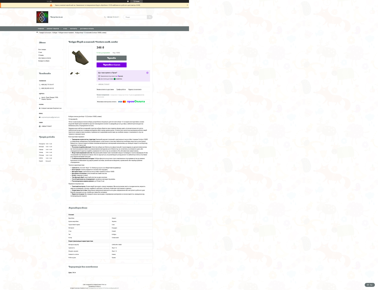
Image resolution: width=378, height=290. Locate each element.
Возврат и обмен (43, 61)
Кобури (55, 32)
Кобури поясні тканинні (66, 32)
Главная (41, 28)
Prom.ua (104, 284)
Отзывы (41, 55)
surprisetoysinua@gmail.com (50, 117)
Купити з (108, 65)
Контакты (73, 28)
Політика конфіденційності (111, 288)
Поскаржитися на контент (95, 288)
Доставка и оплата (87, 28)
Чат (371, 285)
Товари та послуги (45, 32)
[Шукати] (150, 17)
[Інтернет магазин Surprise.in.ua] (42, 17)
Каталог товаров (53, 28)
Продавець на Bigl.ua (95, 286)
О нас (65, 28)
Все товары (42, 49)
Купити (111, 58)
